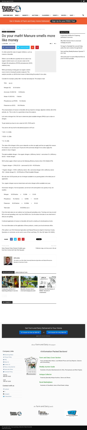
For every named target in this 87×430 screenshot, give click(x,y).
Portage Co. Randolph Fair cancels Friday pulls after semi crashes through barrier (72, 47)
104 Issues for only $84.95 (57, 332)
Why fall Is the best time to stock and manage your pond (71, 41)
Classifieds (45, 15)
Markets (25, 15)
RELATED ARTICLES (8, 272)
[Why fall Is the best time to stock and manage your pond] (29, 282)
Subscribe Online (8, 369)
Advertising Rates (8, 354)
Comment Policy (8, 371)
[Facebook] (81, 1)
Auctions (35, 15)
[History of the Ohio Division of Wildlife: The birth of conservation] (47, 282)
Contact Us (7, 364)
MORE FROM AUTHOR (21, 272)
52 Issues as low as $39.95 (30, 332)
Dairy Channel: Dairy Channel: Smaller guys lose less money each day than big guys (13, 249)
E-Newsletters (7, 396)
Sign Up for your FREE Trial (63, 21)
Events (55, 15)
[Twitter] (84, 1)
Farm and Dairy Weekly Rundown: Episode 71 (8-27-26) (73, 52)
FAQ (5, 359)
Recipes (63, 15)
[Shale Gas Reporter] (43, 415)
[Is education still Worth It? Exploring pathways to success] (10, 282)
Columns (4, 31)
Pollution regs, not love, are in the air (46, 248)
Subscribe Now (8, 15)
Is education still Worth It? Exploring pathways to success (70, 36)
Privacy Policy (8, 357)
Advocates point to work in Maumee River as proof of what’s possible (73, 57)
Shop (71, 15)
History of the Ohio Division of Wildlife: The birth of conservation (47, 290)
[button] (83, 15)
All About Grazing (11, 31)
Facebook (6, 389)
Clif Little (5, 43)
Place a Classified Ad (9, 367)
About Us (6, 362)
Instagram (6, 394)
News (17, 15)
